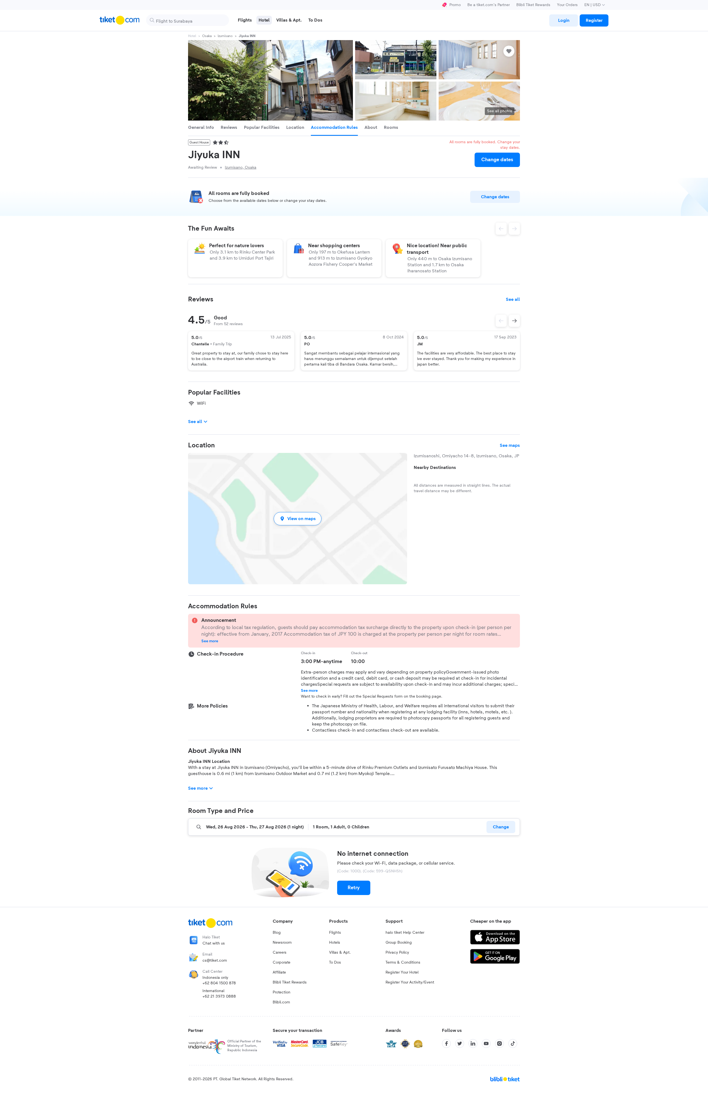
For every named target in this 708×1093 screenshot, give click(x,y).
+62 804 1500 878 (219, 983)
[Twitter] (459, 1043)
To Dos (335, 962)
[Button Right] (514, 321)
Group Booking (399, 942)
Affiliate (279, 972)
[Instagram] (499, 1043)
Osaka (207, 36)
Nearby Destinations (435, 467)
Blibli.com (281, 1002)
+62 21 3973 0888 (219, 996)
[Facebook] (446, 1043)
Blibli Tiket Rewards (533, 4)
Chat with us (213, 943)
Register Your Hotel (402, 972)
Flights (335, 932)
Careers (280, 952)
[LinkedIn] (472, 1043)
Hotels (334, 942)
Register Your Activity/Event (410, 982)
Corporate (281, 962)
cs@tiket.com (214, 960)
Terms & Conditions (403, 962)
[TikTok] (512, 1043)
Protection (281, 992)
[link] (563, 20)
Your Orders (567, 4)
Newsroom (282, 942)
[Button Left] (501, 321)
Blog (277, 932)
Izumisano (225, 36)
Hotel (192, 36)
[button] (297, 518)
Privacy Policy (397, 952)
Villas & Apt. (340, 952)
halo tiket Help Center (405, 932)
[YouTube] (486, 1043)
